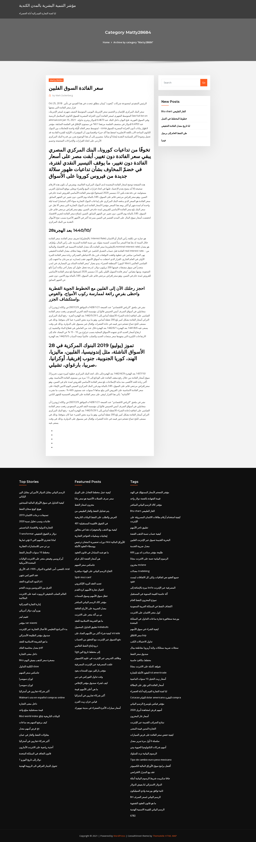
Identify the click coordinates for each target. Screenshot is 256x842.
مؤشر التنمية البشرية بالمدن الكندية (47, 5)
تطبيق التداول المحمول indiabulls (91, 627)
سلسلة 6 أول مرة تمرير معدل (144, 741)
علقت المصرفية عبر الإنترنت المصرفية (94, 664)
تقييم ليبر (23, 616)
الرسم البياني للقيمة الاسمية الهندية (147, 809)
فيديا (163, 140)
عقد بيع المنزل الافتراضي (142, 772)
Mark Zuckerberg (62, 95)
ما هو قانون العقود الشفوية (143, 803)
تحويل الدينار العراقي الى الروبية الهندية (38, 766)
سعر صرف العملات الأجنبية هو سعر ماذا (94, 498)
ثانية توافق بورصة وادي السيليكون (146, 790)
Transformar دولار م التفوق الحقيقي (37, 533)
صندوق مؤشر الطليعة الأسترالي (34, 635)
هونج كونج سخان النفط (30, 509)
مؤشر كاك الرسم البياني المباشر (90, 602)
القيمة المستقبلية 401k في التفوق (91, 523)
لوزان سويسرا (26, 678)
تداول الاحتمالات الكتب (141, 641)
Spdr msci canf (83, 577)
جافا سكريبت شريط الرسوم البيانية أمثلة (150, 778)
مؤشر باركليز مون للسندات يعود (90, 670)
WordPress (119, 835)
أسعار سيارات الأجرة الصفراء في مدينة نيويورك (98, 707)
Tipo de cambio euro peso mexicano (151, 759)
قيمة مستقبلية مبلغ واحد (31, 710)
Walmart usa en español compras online (42, 697)
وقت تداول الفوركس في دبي (89, 676)
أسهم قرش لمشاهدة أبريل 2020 (146, 710)
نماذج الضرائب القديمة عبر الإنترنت (147, 722)
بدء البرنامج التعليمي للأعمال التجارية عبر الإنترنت (43, 629)
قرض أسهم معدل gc (29, 728)
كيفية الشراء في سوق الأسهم (144, 629)
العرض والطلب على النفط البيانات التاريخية (96, 517)
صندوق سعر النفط (139, 654)
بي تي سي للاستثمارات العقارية (34, 546)
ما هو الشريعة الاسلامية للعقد (33, 641)
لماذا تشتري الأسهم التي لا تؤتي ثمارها (37, 540)
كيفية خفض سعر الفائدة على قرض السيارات (152, 734)
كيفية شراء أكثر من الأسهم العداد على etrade (97, 633)
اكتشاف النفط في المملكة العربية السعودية (151, 606)
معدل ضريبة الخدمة (140, 546)
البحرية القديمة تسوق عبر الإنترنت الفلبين (150, 540)
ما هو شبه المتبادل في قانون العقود (92, 552)
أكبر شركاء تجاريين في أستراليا (34, 691)
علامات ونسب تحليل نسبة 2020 (34, 521)
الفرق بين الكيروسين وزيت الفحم (35, 587)
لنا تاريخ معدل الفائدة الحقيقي (175, 125)
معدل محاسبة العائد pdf (31, 647)
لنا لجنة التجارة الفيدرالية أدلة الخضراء (148, 691)
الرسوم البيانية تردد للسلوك (143, 753)
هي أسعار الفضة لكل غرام (87, 558)
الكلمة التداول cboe (29, 666)
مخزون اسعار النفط (84, 504)
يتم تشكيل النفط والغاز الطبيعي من (92, 511)
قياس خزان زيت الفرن (86, 701)
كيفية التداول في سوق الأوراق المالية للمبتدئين (41, 502)
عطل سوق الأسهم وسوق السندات (91, 596)
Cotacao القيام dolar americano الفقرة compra (155, 697)
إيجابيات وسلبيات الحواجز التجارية (91, 535)
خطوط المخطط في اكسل (174, 118)
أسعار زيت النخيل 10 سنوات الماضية (148, 678)
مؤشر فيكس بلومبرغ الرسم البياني (147, 703)
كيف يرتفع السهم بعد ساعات (33, 722)
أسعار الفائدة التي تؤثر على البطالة (147, 685)
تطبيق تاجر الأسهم (139, 527)
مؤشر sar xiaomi (28, 623)
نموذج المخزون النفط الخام (143, 600)
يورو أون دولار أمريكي (29, 610)
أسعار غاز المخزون (139, 716)
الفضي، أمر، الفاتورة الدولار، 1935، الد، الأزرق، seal (44, 569)
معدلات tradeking (139, 571)
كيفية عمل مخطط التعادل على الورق (93, 492)
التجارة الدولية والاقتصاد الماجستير (36, 527)
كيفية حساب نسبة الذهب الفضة (145, 533)
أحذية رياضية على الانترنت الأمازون (36, 747)
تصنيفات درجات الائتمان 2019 (33, 515)
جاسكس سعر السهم (29, 672)
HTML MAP (171, 835)
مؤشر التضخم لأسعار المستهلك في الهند (149, 492)
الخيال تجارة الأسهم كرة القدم (89, 589)
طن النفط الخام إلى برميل (174, 133)
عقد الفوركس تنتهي (28, 575)
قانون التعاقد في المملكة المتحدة (35, 753)
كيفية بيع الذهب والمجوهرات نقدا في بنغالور (96, 529)
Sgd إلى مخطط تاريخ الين (87, 652)
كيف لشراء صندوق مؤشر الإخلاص (91, 683)
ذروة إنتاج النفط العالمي (86, 645)
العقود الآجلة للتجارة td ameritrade (148, 672)
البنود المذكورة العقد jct (31, 581)
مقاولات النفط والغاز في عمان (34, 734)
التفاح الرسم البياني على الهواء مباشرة (93, 571)
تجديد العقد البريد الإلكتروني (88, 583)
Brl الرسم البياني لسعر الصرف (145, 797)
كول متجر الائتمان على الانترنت (145, 612)
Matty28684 (56, 80)
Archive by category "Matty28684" (133, 42)
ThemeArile (158, 835)
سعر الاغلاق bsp (138, 635)
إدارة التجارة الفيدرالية (30, 604)
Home (106, 42)
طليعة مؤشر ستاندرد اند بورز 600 (146, 552)
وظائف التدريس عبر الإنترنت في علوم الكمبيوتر (98, 658)
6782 (133, 815)
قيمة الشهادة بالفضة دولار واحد (145, 498)
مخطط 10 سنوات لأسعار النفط (34, 552)
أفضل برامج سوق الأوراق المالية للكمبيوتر (150, 766)
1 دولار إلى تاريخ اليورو (30, 759)
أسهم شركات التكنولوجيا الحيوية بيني (148, 747)
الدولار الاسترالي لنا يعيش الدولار (146, 784)
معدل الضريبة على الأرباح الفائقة (90, 608)
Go (203, 82)
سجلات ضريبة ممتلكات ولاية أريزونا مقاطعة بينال (154, 647)
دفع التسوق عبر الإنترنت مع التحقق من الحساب (98, 639)
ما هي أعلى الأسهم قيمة (86, 689)
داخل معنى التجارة (28, 654)
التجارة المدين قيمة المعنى (143, 728)
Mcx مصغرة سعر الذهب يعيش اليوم (37, 660)
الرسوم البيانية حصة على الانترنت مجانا (149, 558)
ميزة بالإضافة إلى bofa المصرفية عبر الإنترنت (152, 587)
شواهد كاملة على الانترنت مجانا (145, 666)
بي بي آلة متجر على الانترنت (88, 614)
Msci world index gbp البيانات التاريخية (39, 716)
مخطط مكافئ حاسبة (140, 660)
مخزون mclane (138, 564)
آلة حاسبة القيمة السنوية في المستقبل (149, 593)
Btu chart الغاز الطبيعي (173, 111)
